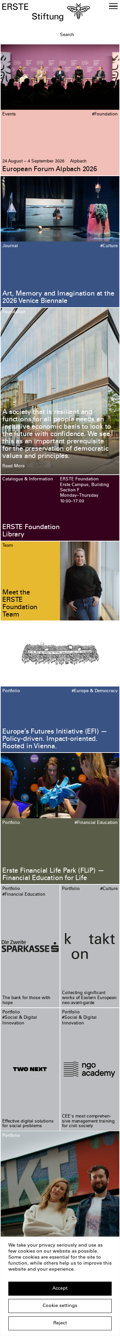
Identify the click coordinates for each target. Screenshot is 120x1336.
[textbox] (88, 35)
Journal (10, 246)
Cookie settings (60, 1306)
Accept (60, 1288)
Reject (60, 1323)
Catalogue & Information (27, 479)
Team (7, 545)
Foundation (14, 312)
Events (9, 114)
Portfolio (11, 691)
